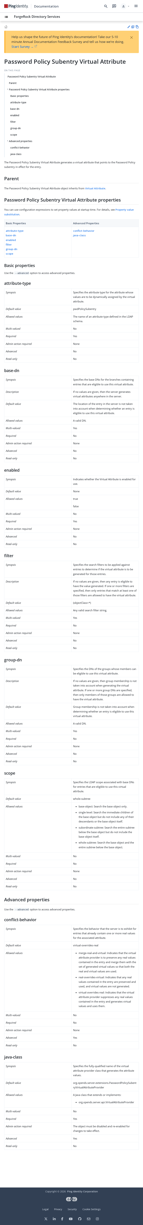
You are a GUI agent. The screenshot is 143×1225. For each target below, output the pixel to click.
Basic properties (19, 96)
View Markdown (137, 26)
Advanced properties (20, 141)
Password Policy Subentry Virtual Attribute (31, 76)
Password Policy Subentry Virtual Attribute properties (39, 89)
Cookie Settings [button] (91, 1209)
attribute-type (18, 102)
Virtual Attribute (95, 188)
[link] (16, 6)
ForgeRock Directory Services (37, 16)
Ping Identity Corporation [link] (82, 1191)
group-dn (15, 128)
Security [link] (72, 1209)
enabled (14, 115)
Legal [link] (45, 1209)
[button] (125, 6)
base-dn (14, 108)
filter (13, 121)
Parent (13, 83)
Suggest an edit (128, 26)
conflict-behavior (19, 147)
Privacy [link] (58, 1209)
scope (13, 134)
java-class (15, 154)
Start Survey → (23, 46)
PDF (132, 26)
